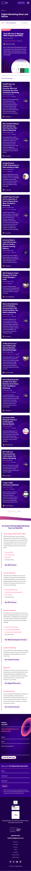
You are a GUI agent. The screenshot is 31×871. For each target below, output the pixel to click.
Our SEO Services (10, 565)
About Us (15, 842)
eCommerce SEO (10, 554)
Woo (11, 627)
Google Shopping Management (13, 592)
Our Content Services (12, 659)
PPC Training (8, 594)
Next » (21, 511)
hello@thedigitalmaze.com (10, 729)
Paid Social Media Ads (11, 589)
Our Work (15, 844)
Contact (15, 847)
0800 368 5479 (6, 731)
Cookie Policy (15, 857)
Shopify (7, 627)
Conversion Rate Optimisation (13, 632)
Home (2, 10)
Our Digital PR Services (12, 683)
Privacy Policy (15, 854)
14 (19, 511)
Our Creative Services (12, 707)
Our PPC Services (10, 602)
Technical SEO (9, 552)
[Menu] (28, 2)
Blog (15, 849)
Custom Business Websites (12, 629)
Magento (16, 627)
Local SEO (8, 557)
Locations (15, 852)
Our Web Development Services (16, 640)
